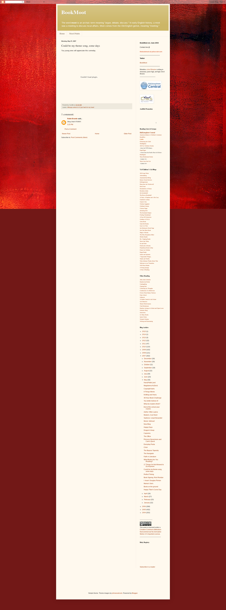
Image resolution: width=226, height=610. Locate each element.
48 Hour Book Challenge (152, 398)
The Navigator (149, 453)
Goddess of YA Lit (145, 219)
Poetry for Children (145, 250)
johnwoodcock (117, 593)
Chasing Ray (143, 286)
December (148, 358)
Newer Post (66, 134)
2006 (144, 506)
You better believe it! (151, 401)
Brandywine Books (145, 282)
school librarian (151, 69)
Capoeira (147, 433)
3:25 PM (70, 124)
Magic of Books (144, 232)
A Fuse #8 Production (145, 217)
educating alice (144, 210)
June (146, 377)
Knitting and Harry (150, 395)
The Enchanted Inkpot (145, 213)
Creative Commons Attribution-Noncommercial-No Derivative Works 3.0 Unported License (151, 532)
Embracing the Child (145, 141)
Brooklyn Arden (144, 191)
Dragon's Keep (149, 430)
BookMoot (143, 63)
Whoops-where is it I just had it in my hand (80, 107)
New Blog (147, 424)
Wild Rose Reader (144, 265)
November (148, 362)
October (147, 365)
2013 (144, 337)
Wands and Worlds (144, 259)
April (146, 493)
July (145, 374)
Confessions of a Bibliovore (147, 290)
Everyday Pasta (149, 444)
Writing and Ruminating (146, 321)
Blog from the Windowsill (147, 184)
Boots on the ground (151, 487)
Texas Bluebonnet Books (146, 157)
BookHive (142, 137)
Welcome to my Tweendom (147, 263)
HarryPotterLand (150, 383)
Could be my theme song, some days (153, 470)
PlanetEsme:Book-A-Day (146, 248)
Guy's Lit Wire (144, 226)
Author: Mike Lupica (151, 412)
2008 (144, 353)
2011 (144, 344)
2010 (144, 347)
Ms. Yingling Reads (145, 239)
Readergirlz (143, 154)
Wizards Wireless (144, 319)
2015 (144, 331)
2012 (144, 340)
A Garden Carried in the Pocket (148, 299)
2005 (144, 510)
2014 (144, 334)
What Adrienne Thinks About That (149, 261)
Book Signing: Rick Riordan (153, 477)
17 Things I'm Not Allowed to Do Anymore (154, 465)
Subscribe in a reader (147, 567)
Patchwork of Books (145, 245)
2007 (144, 356)
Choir (146, 447)
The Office (147, 436)
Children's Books (144, 206)
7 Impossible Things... (146, 256)
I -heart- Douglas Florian (152, 480)
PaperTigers (143, 150)
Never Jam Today (144, 241)
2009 (144, 350)
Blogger (134, 593)
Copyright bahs (149, 389)
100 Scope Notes (144, 173)
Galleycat (142, 297)
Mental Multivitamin (145, 304)
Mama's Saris (148, 483)
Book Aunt (143, 186)
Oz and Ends (143, 243)
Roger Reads (143, 252)
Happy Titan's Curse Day (152, 490)
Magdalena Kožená (151, 386)
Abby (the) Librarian (145, 279)
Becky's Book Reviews (146, 180)
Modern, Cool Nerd (150, 415)
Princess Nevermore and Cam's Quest (152, 440)
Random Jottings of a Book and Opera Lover (151, 308)
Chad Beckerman (144, 306)
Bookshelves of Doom (146, 188)
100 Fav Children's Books (147, 146)
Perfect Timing (149, 474)
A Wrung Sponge (144, 267)
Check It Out (143, 202)
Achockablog (143, 175)
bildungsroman (144, 182)
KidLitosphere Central (147, 133)
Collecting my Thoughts (146, 288)
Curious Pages (143, 208)
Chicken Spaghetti (144, 204)
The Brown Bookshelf (145, 195)
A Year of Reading (144, 269)
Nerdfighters (143, 143)
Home (62, 33)
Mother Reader (144, 237)
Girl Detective (143, 301)
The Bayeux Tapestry (151, 450)
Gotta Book (143, 221)
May (145, 380)
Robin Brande (72, 119)
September (148, 368)
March (146, 496)
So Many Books (144, 315)
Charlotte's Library (145, 199)
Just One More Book (145, 230)
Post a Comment (70, 129)
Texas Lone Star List (145, 161)
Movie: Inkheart (149, 421)
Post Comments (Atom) (79, 137)
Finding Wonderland (145, 215)
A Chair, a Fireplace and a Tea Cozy (149, 197)
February (147, 499)
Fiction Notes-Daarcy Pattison (148, 293)
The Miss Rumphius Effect (147, 234)
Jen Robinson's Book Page (147, 228)
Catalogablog (143, 284)
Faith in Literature (150, 457)
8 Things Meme (149, 392)
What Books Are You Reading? (151, 460)
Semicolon (142, 312)
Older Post (127, 134)
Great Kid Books (144, 224)
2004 (144, 513)
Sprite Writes (143, 317)
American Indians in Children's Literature (151, 135)
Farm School (143, 295)
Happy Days (148, 427)
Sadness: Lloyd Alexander (153, 418)
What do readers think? (152, 404)
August (146, 371)
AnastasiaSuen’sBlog (145, 177)
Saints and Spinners (145, 254)
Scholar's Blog (144, 310)
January (147, 503)
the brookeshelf (144, 193)
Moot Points (74, 33)
